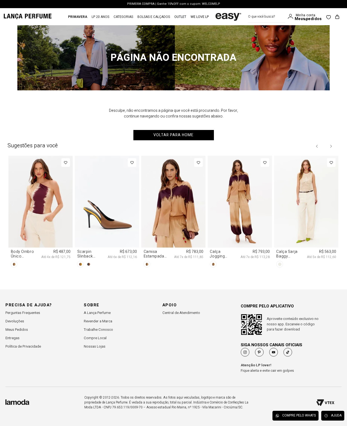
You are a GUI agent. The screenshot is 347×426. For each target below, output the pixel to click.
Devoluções (14, 321)
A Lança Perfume (97, 312)
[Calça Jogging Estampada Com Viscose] (240, 212)
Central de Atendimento (181, 312)
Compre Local (95, 338)
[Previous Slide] (317, 146)
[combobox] (266, 17)
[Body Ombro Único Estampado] (41, 212)
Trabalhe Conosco (98, 329)
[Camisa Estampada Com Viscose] (174, 212)
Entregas (12, 338)
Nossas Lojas (94, 346)
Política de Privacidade (23, 346)
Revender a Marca (98, 321)
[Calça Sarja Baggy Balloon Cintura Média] (306, 212)
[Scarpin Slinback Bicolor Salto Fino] (107, 212)
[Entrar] (291, 16)
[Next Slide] (330, 146)
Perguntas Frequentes (22, 312)
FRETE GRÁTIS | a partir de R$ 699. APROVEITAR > (173, 4)
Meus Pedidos (16, 329)
